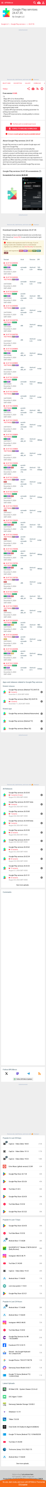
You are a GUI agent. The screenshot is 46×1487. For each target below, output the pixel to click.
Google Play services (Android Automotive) (24, 714)
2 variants (13, 823)
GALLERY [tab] (27, 83)
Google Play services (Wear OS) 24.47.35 (23, 699)
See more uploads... (23, 885)
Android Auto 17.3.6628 (17, 1241)
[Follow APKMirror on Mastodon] (17, 1074)
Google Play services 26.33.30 (19, 830)
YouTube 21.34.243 (15, 1263)
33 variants (14, 878)
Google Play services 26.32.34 (19, 856)
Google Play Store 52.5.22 (18, 1212)
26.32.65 (25, 175)
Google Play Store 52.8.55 (18, 1197)
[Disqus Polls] (23, 922)
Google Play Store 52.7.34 (18, 1174)
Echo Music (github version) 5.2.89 (21, 1166)
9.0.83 (15, 93)
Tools (5, 89)
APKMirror (8, 3)
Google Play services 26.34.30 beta (21, 821)
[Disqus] (23, 979)
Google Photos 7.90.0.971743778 (20, 1360)
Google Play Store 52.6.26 (18, 1182)
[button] (28, 89)
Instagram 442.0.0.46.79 (17, 1256)
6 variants (13, 701)
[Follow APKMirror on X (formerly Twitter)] (6, 1074)
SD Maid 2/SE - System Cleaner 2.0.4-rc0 (23, 1389)
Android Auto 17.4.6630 (17, 1278)
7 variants (13, 814)
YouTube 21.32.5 (14, 1189)
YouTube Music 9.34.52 (17, 1330)
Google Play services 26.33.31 (19, 840)
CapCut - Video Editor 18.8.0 (19, 1144)
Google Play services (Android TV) (21, 721)
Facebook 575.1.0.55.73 (17, 1345)
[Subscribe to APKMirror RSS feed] (39, 1074)
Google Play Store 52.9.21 (18, 1293)
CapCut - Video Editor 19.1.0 (19, 1151)
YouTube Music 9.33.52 (17, 1204)
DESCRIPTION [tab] (18, 83)
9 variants (13, 804)
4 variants (13, 692)
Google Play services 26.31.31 (19, 875)
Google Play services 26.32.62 (19, 847)
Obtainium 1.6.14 (14, 1412)
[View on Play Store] (33, 89)
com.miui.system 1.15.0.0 (17, 1286)
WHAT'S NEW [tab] (6, 83)
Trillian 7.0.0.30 (14, 1419)
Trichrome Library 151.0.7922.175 (20, 1449)
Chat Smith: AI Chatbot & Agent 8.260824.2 (24, 1427)
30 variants (14, 859)
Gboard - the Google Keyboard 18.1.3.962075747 (19, 1353)
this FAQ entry (29, 247)
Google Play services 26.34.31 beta (21, 802)
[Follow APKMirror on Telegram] (28, 1074)
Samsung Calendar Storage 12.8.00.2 (22, 1404)
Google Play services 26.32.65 (19, 793)
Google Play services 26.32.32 (19, 866)
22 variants (14, 832)
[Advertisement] (23, 54)
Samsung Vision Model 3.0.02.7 (20, 1368)
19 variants (14, 868)
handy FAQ (17, 237)
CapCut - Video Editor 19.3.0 (19, 1271)
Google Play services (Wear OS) (20, 729)
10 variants (14, 849)
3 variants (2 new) (16, 795)
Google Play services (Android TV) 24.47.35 (24, 690)
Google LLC (19, 16)
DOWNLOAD (37, 83)
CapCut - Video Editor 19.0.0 (19, 1159)
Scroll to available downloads (24, 129)
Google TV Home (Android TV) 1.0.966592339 (25, 1434)
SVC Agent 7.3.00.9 (15, 1397)
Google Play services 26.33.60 (19, 811)
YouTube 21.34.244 (15, 1442)
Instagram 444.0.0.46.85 (17, 1323)
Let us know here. (28, 1474)
